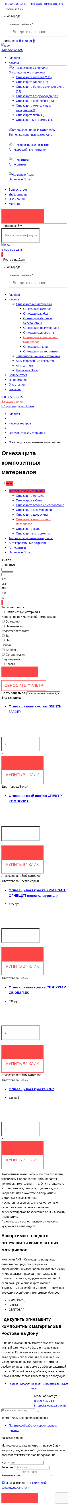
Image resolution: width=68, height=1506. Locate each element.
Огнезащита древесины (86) (35, 101)
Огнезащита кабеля (36, 313)
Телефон (8, 1467)
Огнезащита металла (37, 309)
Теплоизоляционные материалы (31, 134)
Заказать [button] (20, 1498)
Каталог (14, 62)
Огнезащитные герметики (40, 351)
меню (9, 483)
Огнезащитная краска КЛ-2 (31, 1089)
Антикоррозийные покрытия (28, 149)
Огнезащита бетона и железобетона (37, 321)
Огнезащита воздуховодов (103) (37, 96)
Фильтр (6, 560)
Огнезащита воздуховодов (41, 328)
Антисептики (17, 164)
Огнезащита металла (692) (34, 77)
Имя (5, 1462)
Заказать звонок (22, 214)
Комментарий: (10, 1475)
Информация (18, 194)
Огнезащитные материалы (27, 72)
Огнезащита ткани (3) (30, 115)
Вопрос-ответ (18, 189)
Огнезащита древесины (39, 332)
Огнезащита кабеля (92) (32, 82)
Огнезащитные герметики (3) (35, 119)
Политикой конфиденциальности (24, 1485)
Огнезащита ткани (35, 346)
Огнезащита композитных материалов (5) (33, 108)
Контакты (15, 204)
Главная (14, 58)
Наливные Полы (20, 179)
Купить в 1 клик (22, 775)
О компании (17, 199)
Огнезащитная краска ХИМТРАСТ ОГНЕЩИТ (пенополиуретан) (37, 892)
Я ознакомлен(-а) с (24, 1485)
